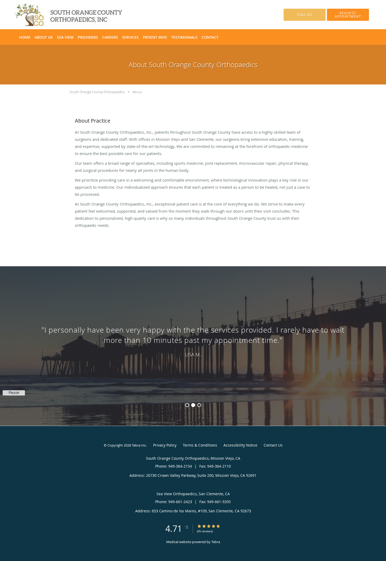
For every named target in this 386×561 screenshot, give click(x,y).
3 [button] (199, 405)
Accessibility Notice (240, 445)
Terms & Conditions (200, 445)
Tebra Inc (139, 445)
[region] (193, 341)
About (137, 91)
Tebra (215, 541)
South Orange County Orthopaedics (97, 91)
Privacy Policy (164, 445)
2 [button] (193, 405)
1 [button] (187, 405)
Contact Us (273, 445)
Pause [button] (14, 392)
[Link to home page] (60, 14)
